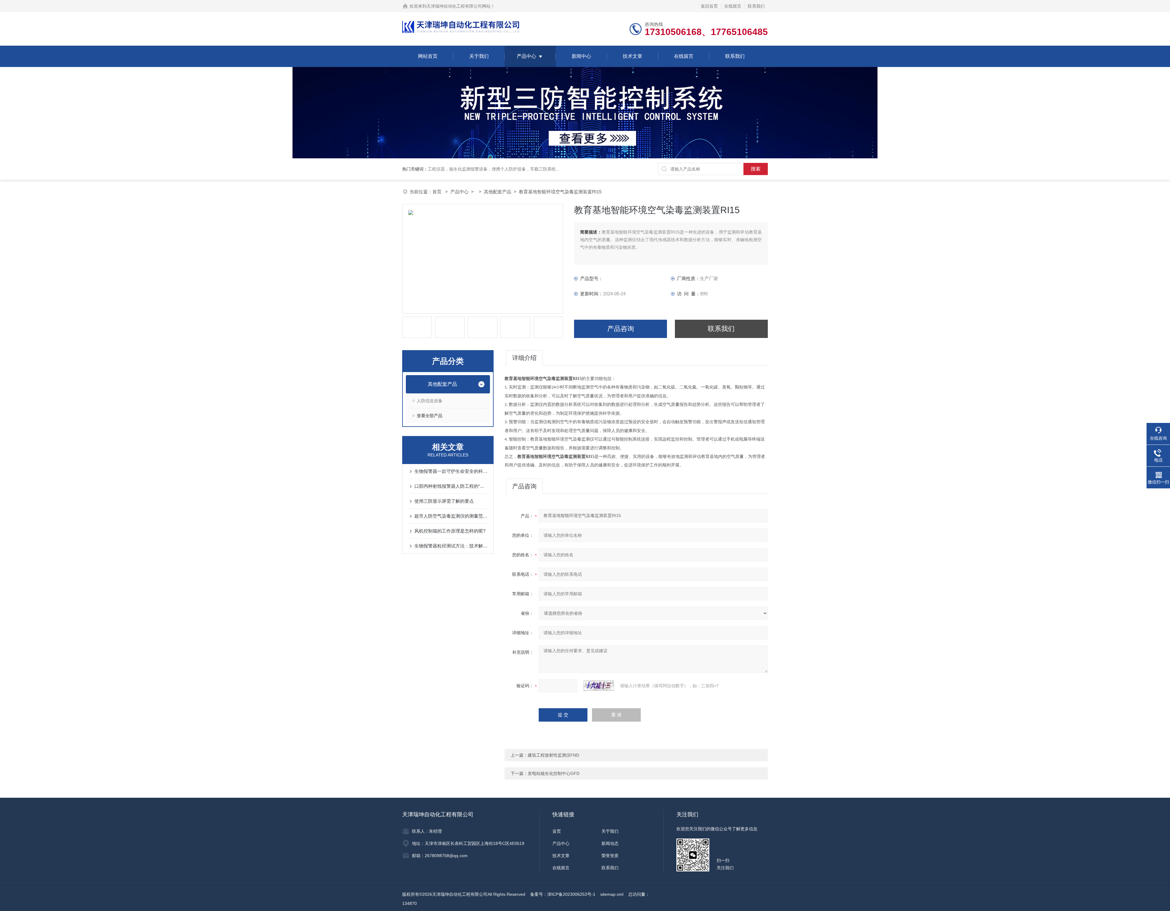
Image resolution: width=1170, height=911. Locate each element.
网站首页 (428, 56)
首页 (437, 191)
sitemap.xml (611, 894)
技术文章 (632, 56)
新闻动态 (610, 843)
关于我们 (479, 56)
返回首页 (709, 6)
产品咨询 (620, 328)
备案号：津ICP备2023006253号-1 (562, 894)
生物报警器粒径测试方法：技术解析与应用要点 (451, 545)
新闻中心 (581, 56)
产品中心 (526, 56)
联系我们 (756, 6)
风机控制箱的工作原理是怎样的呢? (449, 530)
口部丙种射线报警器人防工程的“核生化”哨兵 (451, 486)
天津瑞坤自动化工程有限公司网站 (459, 6)
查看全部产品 (429, 415)
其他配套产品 (497, 191)
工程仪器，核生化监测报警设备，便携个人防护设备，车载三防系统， (494, 169)
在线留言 (732, 6)
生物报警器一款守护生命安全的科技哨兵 (451, 471)
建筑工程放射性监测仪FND (553, 755)
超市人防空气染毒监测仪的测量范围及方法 (451, 516)
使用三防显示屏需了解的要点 (444, 501)
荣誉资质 (610, 855)
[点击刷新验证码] (598, 686)
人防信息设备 (429, 400)
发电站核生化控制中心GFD (554, 773)
